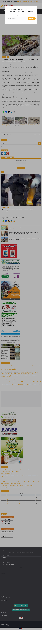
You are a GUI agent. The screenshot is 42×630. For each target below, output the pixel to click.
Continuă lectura (21, 21)
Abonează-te (31, 18)
